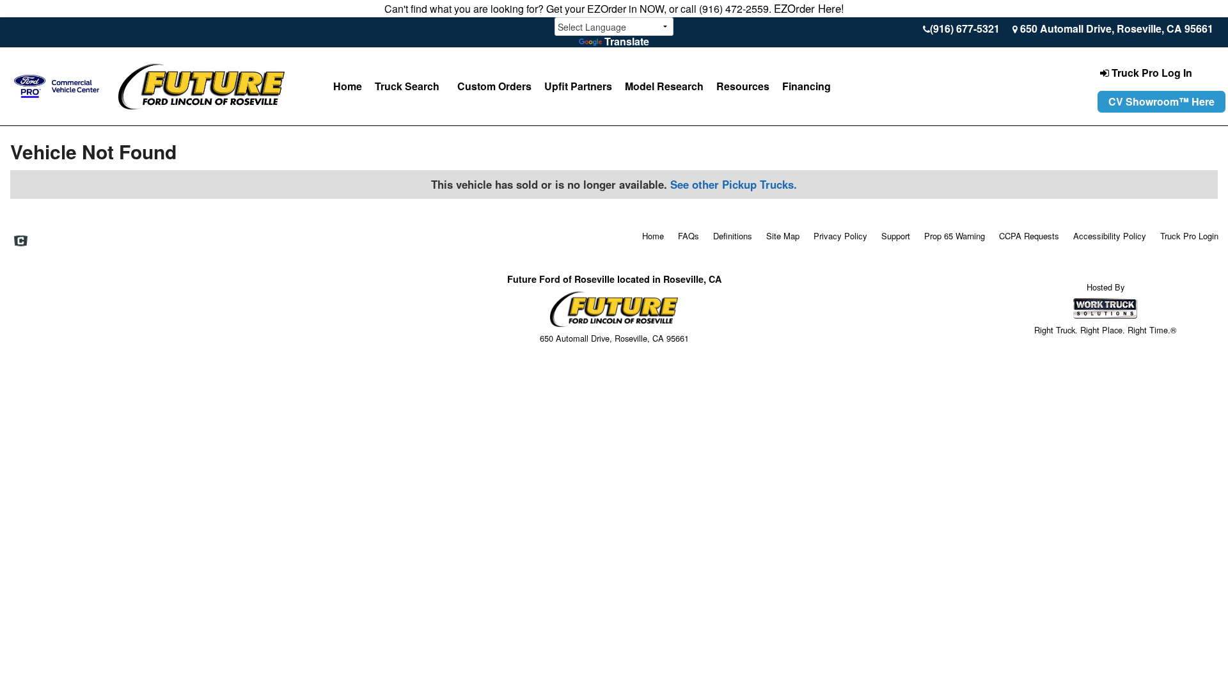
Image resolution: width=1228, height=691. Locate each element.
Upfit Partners (578, 86)
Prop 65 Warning (954, 236)
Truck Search (407, 86)
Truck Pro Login (1189, 236)
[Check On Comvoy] (21, 241)
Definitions (732, 236)
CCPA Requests (1029, 236)
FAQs (688, 236)
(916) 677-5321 (965, 28)
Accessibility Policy (1109, 236)
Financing (806, 86)
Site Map (782, 236)
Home (347, 86)
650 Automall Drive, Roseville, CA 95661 (1116, 28)
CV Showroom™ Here (1161, 101)
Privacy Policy (840, 236)
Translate (626, 41)
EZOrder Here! (809, 8)
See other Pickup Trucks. (733, 184)
